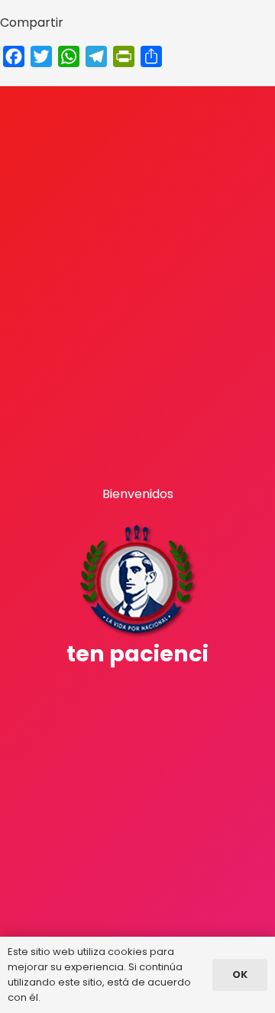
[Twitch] (108, 692)
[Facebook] (123, 692)
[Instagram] (151, 692)
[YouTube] (166, 692)
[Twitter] (136, 692)
